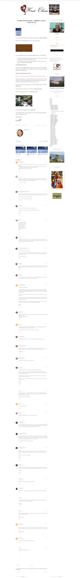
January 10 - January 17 (54, 143)
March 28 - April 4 (53, 136)
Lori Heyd (20, 263)
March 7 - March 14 (53, 138)
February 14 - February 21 (54, 140)
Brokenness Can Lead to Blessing (57, 88)
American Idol (58, 59)
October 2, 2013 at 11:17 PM (22, 498)
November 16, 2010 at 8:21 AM (22, 264)
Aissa (19, 510)
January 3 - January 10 (54, 144)
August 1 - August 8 (53, 124)
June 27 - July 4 (53, 127)
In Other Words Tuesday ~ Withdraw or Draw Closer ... (57, 111)
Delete (45, 205)
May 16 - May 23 (53, 131)
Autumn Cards (52, 114)
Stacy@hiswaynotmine (23, 433)
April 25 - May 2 (53, 133)
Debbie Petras (19, 125)
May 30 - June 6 (53, 130)
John (19, 530)
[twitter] (57, 2)
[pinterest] (60, 2)
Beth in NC (20, 205)
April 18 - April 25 (53, 134)
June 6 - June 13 (53, 129)
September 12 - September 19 (54, 120)
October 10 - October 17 (54, 117)
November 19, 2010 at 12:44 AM (22, 434)
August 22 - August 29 (54, 122)
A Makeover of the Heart (53, 59)
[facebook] (55, 2)
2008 (51, 145)
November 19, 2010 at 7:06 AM (22, 448)
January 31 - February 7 (54, 141)
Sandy (20, 219)
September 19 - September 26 (54, 119)
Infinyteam (60, 576)
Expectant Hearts (43, 37)
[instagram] (56, 2)
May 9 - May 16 (53, 132)
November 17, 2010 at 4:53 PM (22, 404)
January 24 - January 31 (54, 142)
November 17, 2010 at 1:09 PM (22, 391)
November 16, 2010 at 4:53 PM (22, 337)
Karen (20, 274)
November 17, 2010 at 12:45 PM (22, 368)
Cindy (20, 324)
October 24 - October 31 (54, 116)
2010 (51, 104)
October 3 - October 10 (54, 118)
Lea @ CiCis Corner (22, 345)
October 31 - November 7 (54, 115)
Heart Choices (22, 576)
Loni (19, 390)
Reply (19, 171)
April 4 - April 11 (53, 135)
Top (63, 576)
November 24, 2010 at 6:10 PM (22, 489)
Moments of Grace (22, 447)
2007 (51, 146)
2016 (51, 100)
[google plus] (59, 2)
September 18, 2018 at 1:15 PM (22, 548)
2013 (51, 102)
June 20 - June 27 (53, 128)
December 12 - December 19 (54, 106)
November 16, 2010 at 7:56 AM (22, 249)
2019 (51, 98)
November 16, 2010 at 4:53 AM (22, 206)
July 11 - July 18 (53, 126)
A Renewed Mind (18, 154)
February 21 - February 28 (54, 139)
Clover (20, 497)
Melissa (20, 464)
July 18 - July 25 (53, 125)
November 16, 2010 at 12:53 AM (22, 192)
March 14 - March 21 (53, 137)
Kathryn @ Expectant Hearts (24, 191)
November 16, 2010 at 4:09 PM (22, 325)
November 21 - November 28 (54, 108)
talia (19, 547)
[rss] (61, 2)
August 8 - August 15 (53, 123)
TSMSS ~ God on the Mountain (54, 109)
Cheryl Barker (21, 336)
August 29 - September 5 (54, 121)
